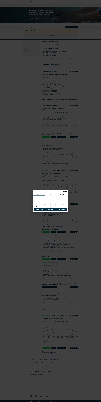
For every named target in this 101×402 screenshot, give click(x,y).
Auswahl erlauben (50, 209)
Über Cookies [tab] (62, 194)
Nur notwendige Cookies (39, 209)
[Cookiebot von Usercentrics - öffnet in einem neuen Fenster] (63, 191)
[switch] (46, 206)
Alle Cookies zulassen (62, 209)
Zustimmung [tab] (38, 194)
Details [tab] (50, 194)
